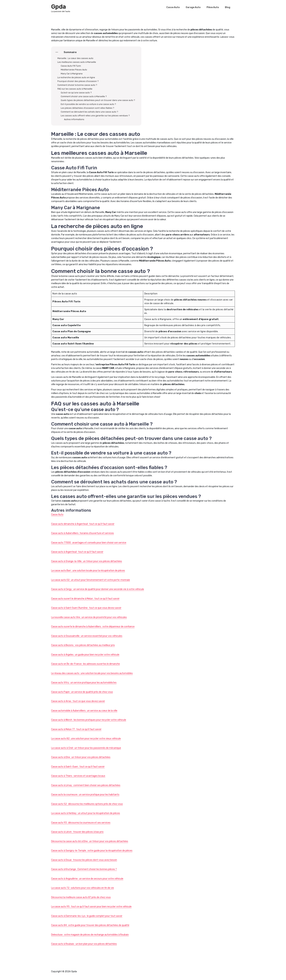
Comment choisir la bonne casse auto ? (77, 85)
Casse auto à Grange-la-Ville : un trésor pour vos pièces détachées (86, 561)
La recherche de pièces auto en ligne (76, 77)
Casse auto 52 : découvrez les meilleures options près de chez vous (87, 804)
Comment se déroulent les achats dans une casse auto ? (89, 112)
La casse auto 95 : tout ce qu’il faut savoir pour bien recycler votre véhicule (91, 906)
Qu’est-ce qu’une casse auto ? (76, 92)
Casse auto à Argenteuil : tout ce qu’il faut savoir (77, 551)
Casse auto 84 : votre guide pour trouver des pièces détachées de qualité (90, 925)
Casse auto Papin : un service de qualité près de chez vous (82, 692)
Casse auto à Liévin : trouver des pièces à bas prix (77, 831)
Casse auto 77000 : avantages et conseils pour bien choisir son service (88, 542)
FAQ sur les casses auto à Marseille (74, 89)
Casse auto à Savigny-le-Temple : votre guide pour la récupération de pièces (91, 850)
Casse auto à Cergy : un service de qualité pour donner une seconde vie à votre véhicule (97, 589)
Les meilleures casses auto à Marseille (76, 62)
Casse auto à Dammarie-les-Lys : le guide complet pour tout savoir (86, 916)
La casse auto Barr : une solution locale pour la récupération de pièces (88, 570)
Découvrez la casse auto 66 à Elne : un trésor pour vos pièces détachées (89, 841)
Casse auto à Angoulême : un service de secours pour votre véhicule (87, 878)
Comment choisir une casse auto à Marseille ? (84, 96)
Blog (227, 7)
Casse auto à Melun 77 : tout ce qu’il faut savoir (76, 729)
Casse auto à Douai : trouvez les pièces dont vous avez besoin (84, 860)
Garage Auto (193, 7)
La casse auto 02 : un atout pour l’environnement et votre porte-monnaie (90, 580)
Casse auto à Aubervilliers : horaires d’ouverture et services (82, 533)
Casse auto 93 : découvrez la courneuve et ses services (80, 822)
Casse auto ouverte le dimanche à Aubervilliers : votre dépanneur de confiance (93, 626)
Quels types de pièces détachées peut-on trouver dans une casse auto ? (98, 100)
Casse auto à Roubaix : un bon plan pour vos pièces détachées (84, 943)
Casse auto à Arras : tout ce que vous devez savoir (78, 701)
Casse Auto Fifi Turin (71, 66)
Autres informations (74, 119)
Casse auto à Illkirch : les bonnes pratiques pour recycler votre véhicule (88, 719)
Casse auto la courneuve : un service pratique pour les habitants (85, 794)
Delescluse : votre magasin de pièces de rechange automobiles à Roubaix (90, 934)
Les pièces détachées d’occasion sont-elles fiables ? (87, 108)
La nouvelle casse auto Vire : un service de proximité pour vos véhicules (89, 617)
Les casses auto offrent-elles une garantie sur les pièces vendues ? (95, 115)
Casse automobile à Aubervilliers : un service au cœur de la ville (84, 710)
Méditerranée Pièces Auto (74, 69)
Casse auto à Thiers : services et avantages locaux (78, 775)
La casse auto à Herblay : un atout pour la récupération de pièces (85, 813)
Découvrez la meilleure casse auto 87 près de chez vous (81, 897)
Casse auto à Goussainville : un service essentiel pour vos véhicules (86, 636)
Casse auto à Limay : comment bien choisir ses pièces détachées (85, 785)
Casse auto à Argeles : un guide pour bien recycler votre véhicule (85, 654)
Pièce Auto (213, 7)
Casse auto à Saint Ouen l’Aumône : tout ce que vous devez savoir (86, 607)
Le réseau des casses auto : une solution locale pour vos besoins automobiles (92, 673)
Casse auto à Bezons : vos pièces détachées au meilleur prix (83, 645)
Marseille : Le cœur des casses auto (75, 58)
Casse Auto (173, 7)
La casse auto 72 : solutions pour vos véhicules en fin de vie (82, 887)
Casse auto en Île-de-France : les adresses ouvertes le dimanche (85, 663)
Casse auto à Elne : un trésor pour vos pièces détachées (80, 757)
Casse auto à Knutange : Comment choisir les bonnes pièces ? (84, 869)
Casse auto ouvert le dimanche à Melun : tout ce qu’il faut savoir (85, 598)
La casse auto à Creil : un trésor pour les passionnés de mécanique (86, 748)
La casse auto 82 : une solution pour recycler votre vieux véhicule (86, 738)
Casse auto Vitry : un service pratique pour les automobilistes (84, 682)
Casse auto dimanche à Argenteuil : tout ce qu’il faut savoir (82, 524)
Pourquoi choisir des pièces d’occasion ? (78, 81)
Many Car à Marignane (72, 73)
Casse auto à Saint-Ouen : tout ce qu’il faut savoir (78, 766)
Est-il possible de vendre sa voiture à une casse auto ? (88, 104)
